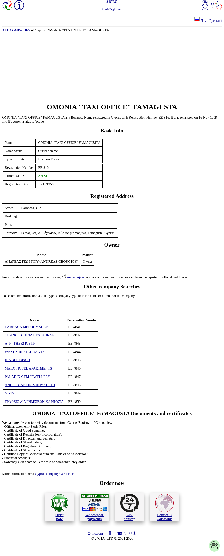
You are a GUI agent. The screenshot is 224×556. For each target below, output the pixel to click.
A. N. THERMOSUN (20, 343)
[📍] (205, 5)
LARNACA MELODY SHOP (26, 327)
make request (75, 277)
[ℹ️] (19, 5)
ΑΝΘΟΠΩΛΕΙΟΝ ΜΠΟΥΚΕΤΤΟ (30, 385)
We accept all (94, 517)
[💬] (216, 5)
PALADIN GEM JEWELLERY (27, 377)
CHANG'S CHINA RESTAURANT (31, 335)
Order (59, 517)
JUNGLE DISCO (17, 360)
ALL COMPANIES (16, 30)
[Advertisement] (112, 67)
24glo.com (95, 533)
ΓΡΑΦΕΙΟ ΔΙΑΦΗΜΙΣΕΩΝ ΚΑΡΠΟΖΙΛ (34, 401)
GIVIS (9, 393)
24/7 (129, 517)
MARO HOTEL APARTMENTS (28, 368)
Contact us (164, 517)
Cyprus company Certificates (55, 474)
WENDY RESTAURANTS (24, 352)
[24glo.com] (7, 5)
